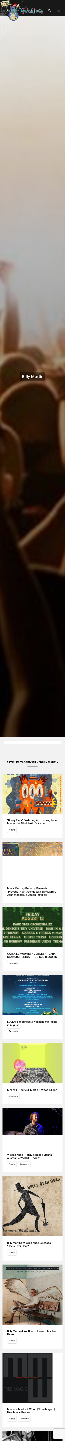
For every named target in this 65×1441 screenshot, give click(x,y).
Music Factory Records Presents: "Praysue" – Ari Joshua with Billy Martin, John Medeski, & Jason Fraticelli (31, 891)
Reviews (13, 1096)
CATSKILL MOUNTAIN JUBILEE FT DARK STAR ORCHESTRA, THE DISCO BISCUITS (32, 955)
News (12, 830)
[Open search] (49, 11)
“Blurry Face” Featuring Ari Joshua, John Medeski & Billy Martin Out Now (32, 822)
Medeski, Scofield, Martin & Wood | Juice (32, 1090)
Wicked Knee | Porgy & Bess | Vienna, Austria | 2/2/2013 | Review (29, 1156)
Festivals (13, 963)
